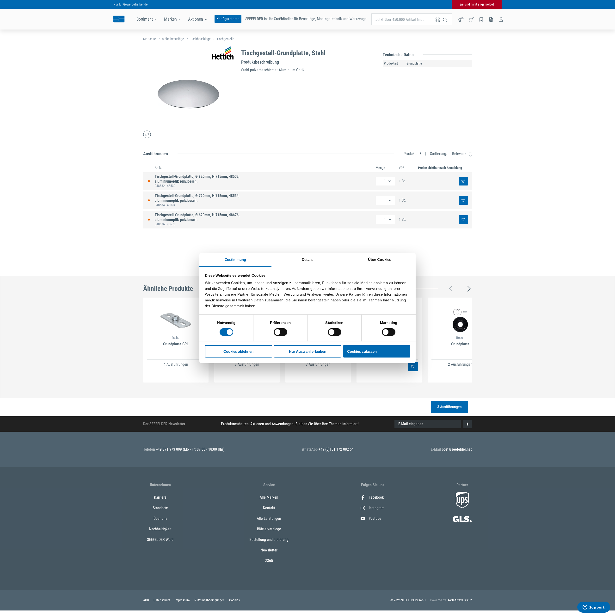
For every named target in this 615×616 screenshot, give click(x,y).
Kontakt (269, 508)
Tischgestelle (225, 39)
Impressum (183, 600)
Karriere (160, 497)
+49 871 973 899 (169, 449)
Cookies (234, 600)
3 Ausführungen (449, 407)
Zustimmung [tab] (235, 259)
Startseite (149, 39)
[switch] (280, 332)
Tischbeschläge (200, 39)
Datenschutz (162, 600)
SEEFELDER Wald (160, 539)
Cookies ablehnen (238, 351)
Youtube (375, 518)
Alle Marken (269, 497)
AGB (146, 600)
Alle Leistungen (269, 518)
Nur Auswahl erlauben (307, 351)
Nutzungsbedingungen (209, 600)
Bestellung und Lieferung (269, 539)
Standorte (160, 508)
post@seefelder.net (457, 449)
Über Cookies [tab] (379, 259)
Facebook (376, 497)
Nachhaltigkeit (160, 529)
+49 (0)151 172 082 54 (336, 449)
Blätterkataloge (269, 529)
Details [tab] (308, 259)
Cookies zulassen (362, 351)
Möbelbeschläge (173, 39)
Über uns (160, 518)
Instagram (376, 508)
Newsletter (269, 550)
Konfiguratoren (228, 19)
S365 (269, 560)
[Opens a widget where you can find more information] (593, 608)
